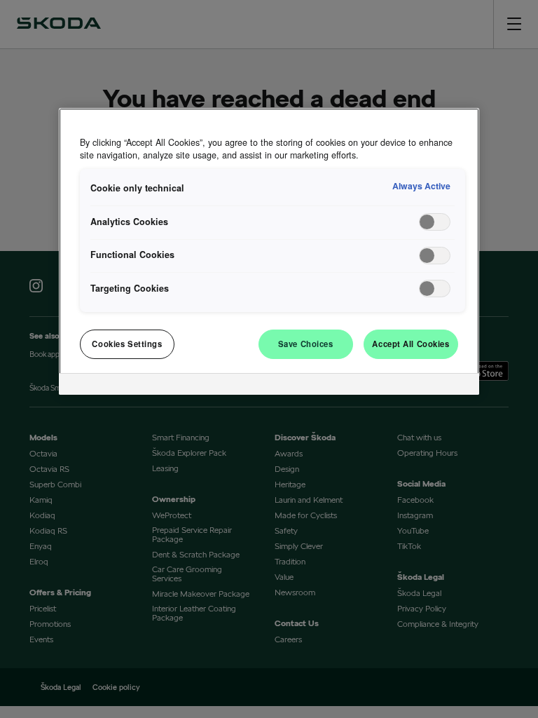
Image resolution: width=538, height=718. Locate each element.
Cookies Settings (127, 343)
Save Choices (305, 343)
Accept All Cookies (410, 343)
